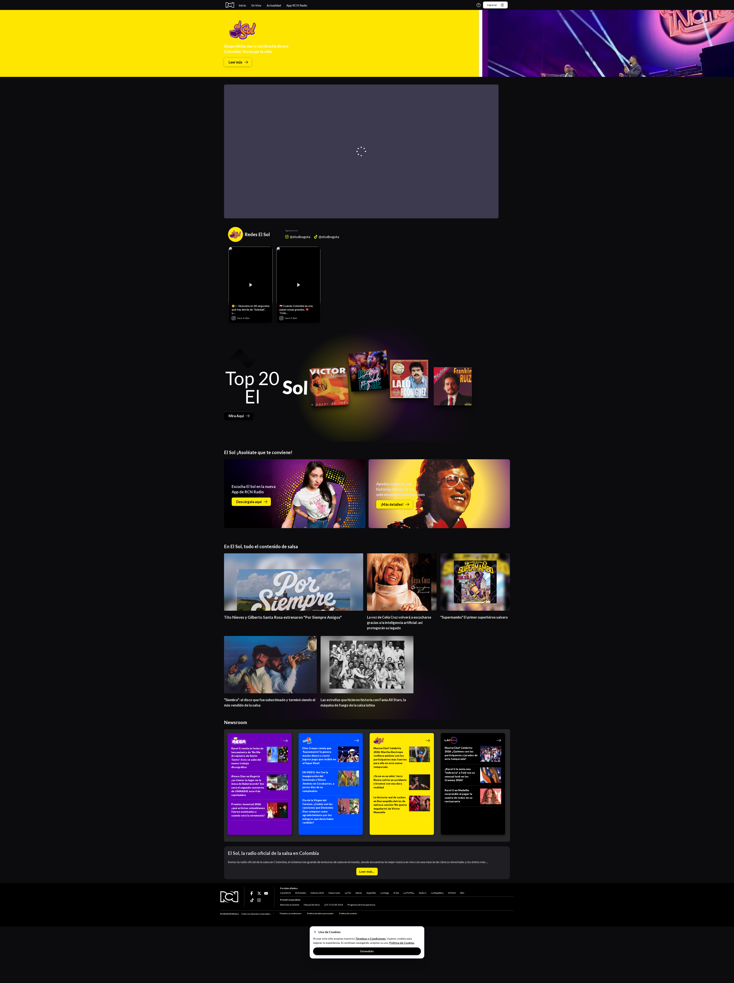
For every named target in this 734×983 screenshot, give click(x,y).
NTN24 (452, 892)
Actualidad (274, 5)
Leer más (235, 62)
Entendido (367, 951)
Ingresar (492, 5)
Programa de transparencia (361, 904)
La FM (348, 892)
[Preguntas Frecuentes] (478, 5)
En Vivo (256, 5)
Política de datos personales (320, 913)
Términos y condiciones (290, 913)
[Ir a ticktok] (252, 893)
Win (462, 892)
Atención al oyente (289, 904)
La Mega (385, 892)
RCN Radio (300, 892)
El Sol (396, 892)
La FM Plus (409, 892)
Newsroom (334, 892)
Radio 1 (422, 892)
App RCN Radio (296, 5)
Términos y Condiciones (370, 938)
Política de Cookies (401, 942)
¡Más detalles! (392, 504)
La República (437, 892)
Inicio (242, 5)
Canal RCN (285, 892)
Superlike (371, 892)
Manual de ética (312, 904)
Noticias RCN (317, 892)
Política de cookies (348, 913)
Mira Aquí (236, 416)
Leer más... (367, 871)
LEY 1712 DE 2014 (333, 904)
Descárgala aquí (249, 502)
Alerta (359, 892)
